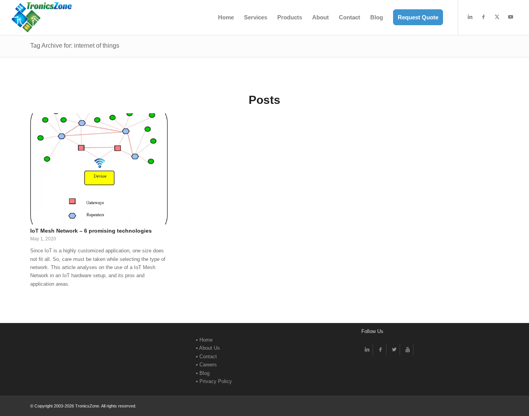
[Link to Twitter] (394, 350)
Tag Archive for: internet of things (74, 45)
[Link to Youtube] (511, 17)
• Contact (206, 356)
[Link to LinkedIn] (470, 17)
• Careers (206, 365)
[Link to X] (497, 17)
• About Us (208, 348)
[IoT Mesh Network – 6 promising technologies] (99, 168)
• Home (204, 340)
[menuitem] (226, 17)
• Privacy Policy (214, 381)
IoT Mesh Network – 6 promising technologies (91, 231)
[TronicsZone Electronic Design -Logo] (41, 17)
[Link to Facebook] (483, 17)
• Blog (203, 373)
